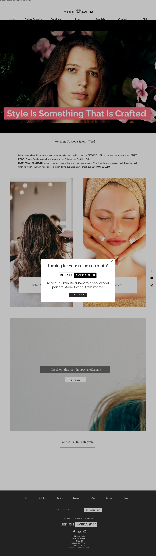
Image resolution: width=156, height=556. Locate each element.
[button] (112, 261)
